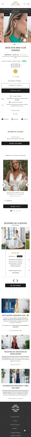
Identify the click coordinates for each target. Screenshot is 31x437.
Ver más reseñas (15, 285)
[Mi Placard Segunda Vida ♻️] (15, 306)
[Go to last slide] (3, 185)
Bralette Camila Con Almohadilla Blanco (15, 193)
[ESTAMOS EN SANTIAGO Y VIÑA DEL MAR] (15, 376)
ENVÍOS (15, 114)
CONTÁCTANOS (15, 424)
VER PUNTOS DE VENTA (15, 398)
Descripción (15, 110)
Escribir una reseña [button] (15, 143)
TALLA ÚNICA (15, 65)
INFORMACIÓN (15, 416)
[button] (14, 280)
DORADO (15, 71)
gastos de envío (14, 56)
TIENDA (15, 420)
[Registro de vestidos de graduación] (15, 342)
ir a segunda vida (15, 330)
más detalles (15, 364)
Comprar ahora (15, 90)
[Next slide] (28, 185)
